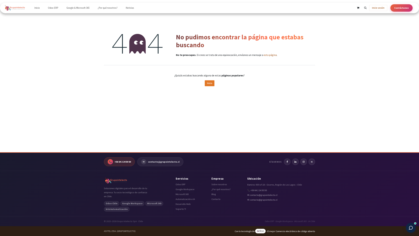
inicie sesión (378, 7)
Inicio (209, 83)
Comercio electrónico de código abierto (295, 231)
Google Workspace (185, 189)
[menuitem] (37, 7)
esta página (270, 55)
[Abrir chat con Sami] (411, 228)
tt (312, 161)
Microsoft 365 (182, 194)
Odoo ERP (180, 184)
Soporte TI (181, 208)
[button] (365, 8)
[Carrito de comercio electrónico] (358, 8)
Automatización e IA (185, 199)
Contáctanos (401, 7)
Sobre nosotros (219, 184)
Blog (213, 194)
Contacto (215, 199)
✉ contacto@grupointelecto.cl (262, 195)
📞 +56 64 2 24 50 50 (257, 190)
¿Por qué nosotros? (221, 189)
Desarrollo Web (183, 204)
